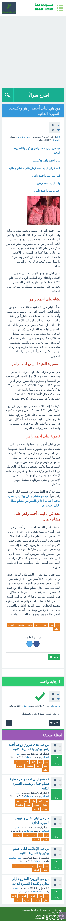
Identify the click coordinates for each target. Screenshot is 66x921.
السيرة (11, 625)
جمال (28, 805)
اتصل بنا (58, 910)
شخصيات (14, 888)
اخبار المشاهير (24, 137)
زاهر (30, 625)
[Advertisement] (33, 51)
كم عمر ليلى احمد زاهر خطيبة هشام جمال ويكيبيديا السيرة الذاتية (30, 783)
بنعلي (46, 900)
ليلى (44, 625)
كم (47, 801)
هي (51, 625)
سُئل (58, 137)
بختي (26, 835)
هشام (36, 805)
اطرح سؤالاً (38, 95)
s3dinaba (28, 757)
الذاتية (56, 629)
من (57, 625)
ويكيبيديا (21, 625)
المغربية (22, 896)
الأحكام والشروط (54, 912)
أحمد (37, 625)
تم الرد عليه (55, 706)
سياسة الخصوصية (30, 910)
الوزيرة (32, 896)
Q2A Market (58, 916)
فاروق (25, 762)
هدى (33, 762)
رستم (26, 865)
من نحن (46, 910)
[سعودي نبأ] (44, 6)
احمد (26, 801)
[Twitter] (29, 644)
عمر (40, 801)
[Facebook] (36, 644)
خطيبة (45, 805)
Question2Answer (55, 918)
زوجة (17, 762)
